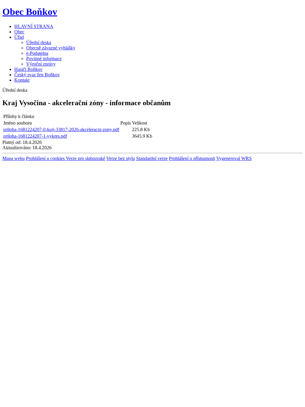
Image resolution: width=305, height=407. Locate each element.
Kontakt (21, 80)
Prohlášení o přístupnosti (192, 158)
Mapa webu (13, 158)
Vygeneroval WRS (234, 158)
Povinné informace (44, 58)
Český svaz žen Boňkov (37, 74)
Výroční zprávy (41, 63)
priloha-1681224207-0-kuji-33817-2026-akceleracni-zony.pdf (61, 129)
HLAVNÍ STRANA (33, 26)
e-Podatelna (37, 53)
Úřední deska (38, 42)
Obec (19, 31)
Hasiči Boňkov (28, 69)
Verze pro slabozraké (85, 158)
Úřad (19, 37)
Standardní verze (152, 158)
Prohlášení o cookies (46, 158)
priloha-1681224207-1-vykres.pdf (35, 136)
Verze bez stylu (120, 158)
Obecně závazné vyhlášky (50, 47)
